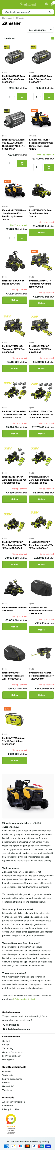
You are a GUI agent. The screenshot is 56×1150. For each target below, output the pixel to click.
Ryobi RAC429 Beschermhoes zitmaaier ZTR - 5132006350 (13, 675)
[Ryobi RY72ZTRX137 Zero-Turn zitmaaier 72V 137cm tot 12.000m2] (14, 522)
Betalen (5, 1044)
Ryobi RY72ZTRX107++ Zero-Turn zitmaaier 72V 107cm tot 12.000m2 (14, 414)
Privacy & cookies (10, 1109)
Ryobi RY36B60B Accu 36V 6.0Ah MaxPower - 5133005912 (14, 79)
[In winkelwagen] (22, 96)
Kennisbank (7, 1105)
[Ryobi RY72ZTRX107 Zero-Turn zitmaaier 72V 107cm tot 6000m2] (41, 522)
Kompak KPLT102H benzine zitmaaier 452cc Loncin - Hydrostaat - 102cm (14, 215)
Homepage (7, 18)
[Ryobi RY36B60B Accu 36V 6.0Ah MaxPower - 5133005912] (14, 56)
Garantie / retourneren (12, 1052)
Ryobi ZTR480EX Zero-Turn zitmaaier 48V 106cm (41, 213)
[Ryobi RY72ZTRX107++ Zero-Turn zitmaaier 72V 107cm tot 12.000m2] (14, 391)
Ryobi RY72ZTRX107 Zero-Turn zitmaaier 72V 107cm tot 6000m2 (41, 545)
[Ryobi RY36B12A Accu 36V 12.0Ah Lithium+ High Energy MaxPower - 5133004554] (14, 120)
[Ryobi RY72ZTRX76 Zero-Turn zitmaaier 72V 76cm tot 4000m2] (41, 457)
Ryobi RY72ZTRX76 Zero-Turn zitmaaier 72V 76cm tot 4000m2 (41, 480)
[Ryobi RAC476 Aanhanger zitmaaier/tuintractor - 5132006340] (41, 653)
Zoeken (50, 11)
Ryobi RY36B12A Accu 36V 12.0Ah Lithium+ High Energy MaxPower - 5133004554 (14, 144)
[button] (14, 94)
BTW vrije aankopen (11, 1056)
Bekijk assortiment (4, 4)
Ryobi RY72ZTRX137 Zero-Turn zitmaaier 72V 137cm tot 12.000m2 (14, 545)
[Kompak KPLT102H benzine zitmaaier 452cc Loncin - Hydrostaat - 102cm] (14, 190)
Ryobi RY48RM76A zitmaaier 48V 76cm (13, 282)
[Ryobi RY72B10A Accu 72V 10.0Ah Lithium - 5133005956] (14, 718)
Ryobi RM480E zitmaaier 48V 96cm (14, 609)
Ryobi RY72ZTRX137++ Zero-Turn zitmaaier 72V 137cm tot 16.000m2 (41, 414)
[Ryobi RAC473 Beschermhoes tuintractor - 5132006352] (41, 587)
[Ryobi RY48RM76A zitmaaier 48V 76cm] (14, 261)
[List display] (52, 38)
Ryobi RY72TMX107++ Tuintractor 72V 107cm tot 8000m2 (13, 349)
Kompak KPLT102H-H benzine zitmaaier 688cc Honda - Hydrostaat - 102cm (41, 144)
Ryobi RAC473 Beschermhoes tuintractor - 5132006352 (41, 610)
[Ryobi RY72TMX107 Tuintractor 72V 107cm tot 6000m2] (41, 326)
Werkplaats (7, 1075)
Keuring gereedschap (12, 1079)
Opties (41, 232)
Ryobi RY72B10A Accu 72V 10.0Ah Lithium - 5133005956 (13, 741)
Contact (6, 1041)
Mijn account (8, 1059)
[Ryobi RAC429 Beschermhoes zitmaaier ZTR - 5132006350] (14, 653)
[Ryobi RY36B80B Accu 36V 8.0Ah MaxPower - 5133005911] (41, 56)
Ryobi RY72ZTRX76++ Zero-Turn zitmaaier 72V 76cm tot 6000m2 (14, 480)
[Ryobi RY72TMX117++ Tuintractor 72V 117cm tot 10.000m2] (41, 261)
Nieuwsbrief (7, 1086)
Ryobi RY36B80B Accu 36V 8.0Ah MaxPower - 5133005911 (40, 79)
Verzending (7, 1048)
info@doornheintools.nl (18, 1029)
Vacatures (7, 1090)
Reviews (6, 1082)
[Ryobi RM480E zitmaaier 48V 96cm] (14, 587)
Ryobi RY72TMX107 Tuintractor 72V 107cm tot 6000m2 (40, 349)
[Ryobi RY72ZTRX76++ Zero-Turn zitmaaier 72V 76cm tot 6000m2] (14, 457)
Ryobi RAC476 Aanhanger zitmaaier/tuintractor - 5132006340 (41, 675)
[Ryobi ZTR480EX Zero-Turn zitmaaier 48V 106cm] (41, 190)
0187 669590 (12, 1025)
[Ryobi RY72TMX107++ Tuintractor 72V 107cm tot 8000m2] (14, 326)
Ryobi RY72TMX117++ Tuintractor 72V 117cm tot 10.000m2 (40, 283)
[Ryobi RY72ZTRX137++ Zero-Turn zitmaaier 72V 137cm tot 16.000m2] (41, 391)
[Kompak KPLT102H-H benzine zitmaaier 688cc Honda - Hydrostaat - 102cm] (41, 120)
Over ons (6, 1071)
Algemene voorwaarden (13, 1102)
